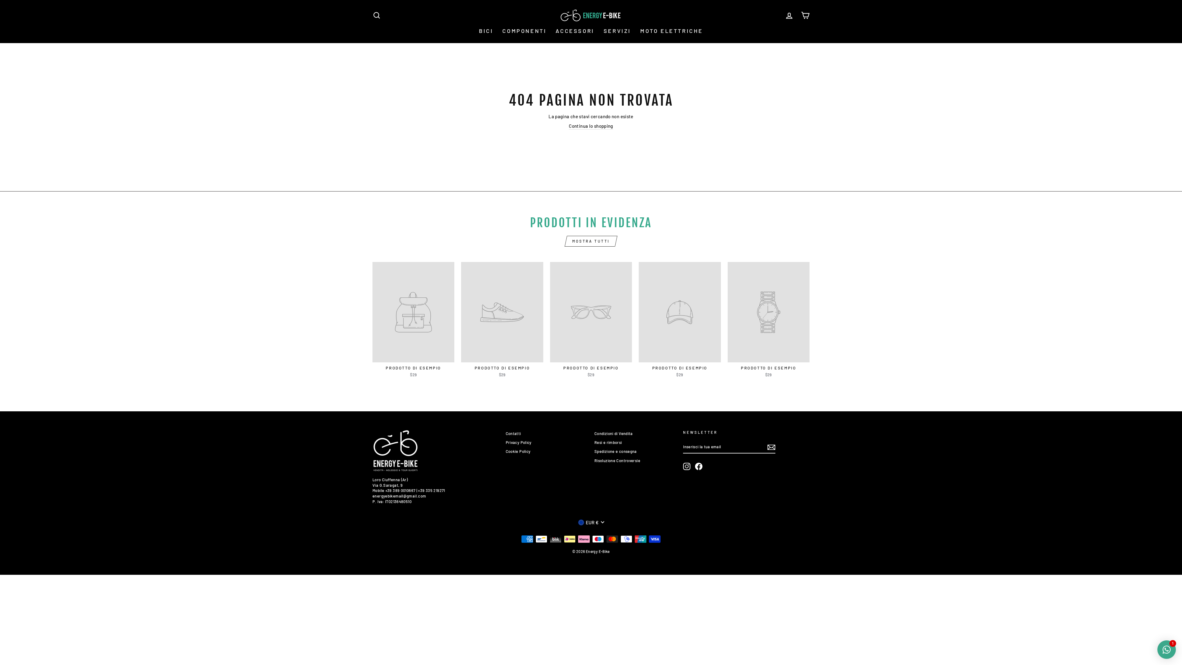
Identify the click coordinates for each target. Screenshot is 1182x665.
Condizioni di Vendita (613, 433)
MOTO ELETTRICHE (671, 30)
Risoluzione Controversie (617, 460)
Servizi (617, 30)
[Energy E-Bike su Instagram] (686, 466)
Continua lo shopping (591, 126)
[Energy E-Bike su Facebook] (698, 466)
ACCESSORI (575, 30)
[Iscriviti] (771, 447)
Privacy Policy (519, 442)
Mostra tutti (591, 241)
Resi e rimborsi (608, 442)
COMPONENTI (524, 30)
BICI (486, 30)
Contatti (513, 433)
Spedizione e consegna (615, 451)
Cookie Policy (518, 451)
